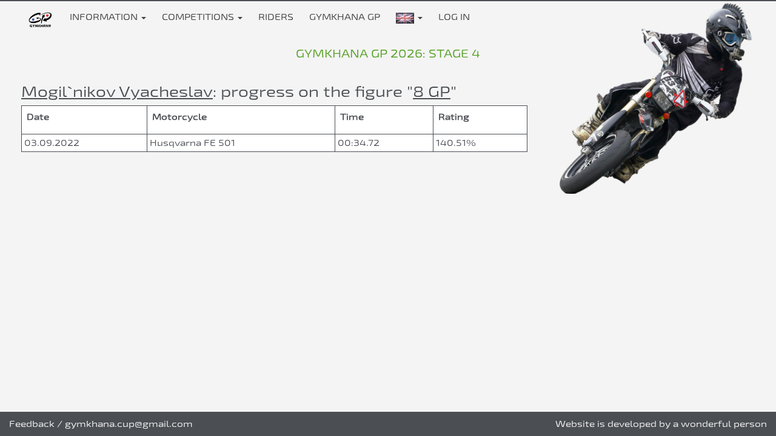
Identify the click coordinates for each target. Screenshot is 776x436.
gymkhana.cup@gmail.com (129, 423)
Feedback (32, 423)
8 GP (431, 91)
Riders (275, 17)
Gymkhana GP (344, 17)
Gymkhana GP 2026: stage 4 (388, 53)
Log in (454, 17)
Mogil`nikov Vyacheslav (117, 91)
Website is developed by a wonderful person (661, 423)
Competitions (199, 17)
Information (105, 17)
